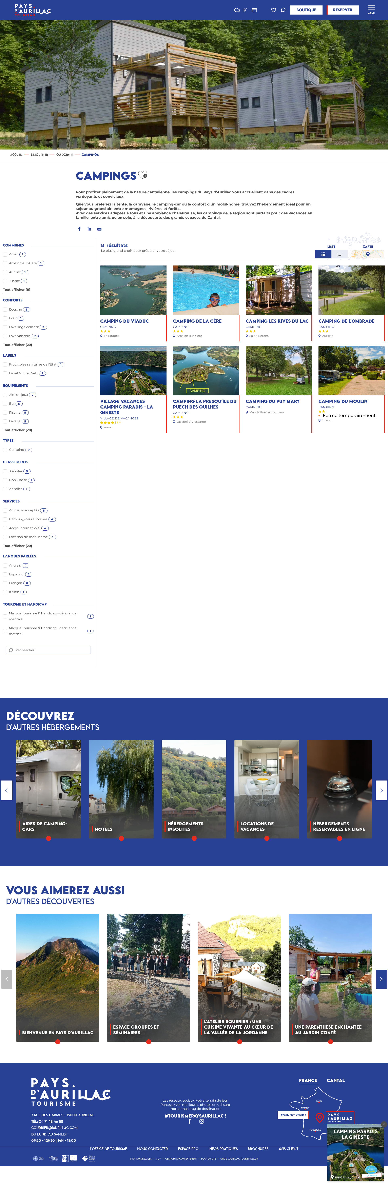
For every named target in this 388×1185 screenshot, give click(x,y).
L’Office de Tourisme (108, 1149)
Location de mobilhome (31, 537)
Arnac (16, 254)
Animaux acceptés (27, 510)
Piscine (17, 412)
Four (15, 318)
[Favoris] (274, 10)
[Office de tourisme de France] (88, 1158)
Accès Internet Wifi (27, 528)
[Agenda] (254, 10)
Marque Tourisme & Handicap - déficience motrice (50, 631)
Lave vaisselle (22, 336)
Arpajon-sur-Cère (25, 263)
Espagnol (19, 574)
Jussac (17, 281)
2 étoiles (18, 489)
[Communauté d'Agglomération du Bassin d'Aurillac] (38, 1158)
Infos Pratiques (223, 1149)
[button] (283, 10)
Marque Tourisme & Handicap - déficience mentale (50, 616)
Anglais (17, 565)
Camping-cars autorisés (31, 519)
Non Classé (20, 480)
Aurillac (17, 272)
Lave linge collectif (26, 327)
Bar (14, 404)
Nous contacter (152, 1149)
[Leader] (69, 1158)
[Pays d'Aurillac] (33, 10)
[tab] (308, 1079)
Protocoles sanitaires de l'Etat (35, 364)
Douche (18, 309)
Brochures (258, 1149)
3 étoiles (18, 471)
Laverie (17, 421)
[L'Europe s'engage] (53, 1158)
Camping (19, 450)
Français (18, 583)
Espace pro (188, 1149)
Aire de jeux (21, 395)
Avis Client (288, 1149)
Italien (16, 592)
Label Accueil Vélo (26, 373)
